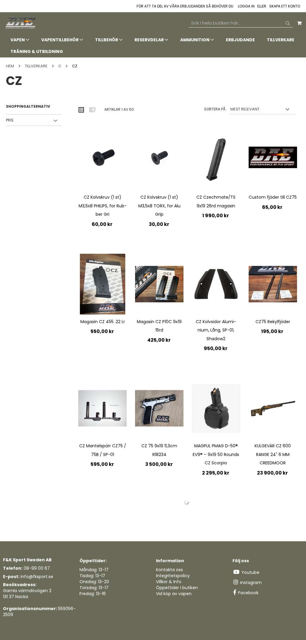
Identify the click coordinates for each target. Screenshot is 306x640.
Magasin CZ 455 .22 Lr (102, 322)
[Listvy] (92, 109)
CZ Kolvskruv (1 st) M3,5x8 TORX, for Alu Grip (159, 205)
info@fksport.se (37, 577)
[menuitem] (19, 40)
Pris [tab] (9, 120)
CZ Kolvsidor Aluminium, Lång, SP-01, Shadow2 (216, 330)
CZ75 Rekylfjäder (272, 322)
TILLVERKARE (36, 66)
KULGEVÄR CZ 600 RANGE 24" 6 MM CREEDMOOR (273, 454)
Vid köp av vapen (174, 594)
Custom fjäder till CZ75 (273, 197)
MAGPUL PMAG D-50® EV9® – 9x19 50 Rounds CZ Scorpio (216, 454)
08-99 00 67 (37, 568)
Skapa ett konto (284, 6)
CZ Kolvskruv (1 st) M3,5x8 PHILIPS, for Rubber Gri (103, 205)
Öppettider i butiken (177, 588)
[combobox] (241, 23)
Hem (10, 66)
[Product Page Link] (102, 160)
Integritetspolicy (173, 576)
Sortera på (215, 109)
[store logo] (20, 23)
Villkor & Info (168, 582)
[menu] (153, 45)
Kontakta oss (169, 570)
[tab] (153, 45)
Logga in (246, 6)
